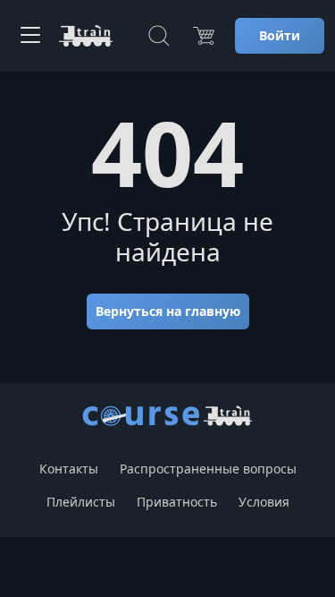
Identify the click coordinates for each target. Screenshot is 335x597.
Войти (279, 35)
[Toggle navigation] (30, 36)
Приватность (177, 501)
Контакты (68, 468)
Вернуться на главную (168, 311)
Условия (264, 501)
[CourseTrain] (86, 36)
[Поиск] (159, 36)
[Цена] (204, 36)
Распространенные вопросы (208, 468)
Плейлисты (80, 501)
